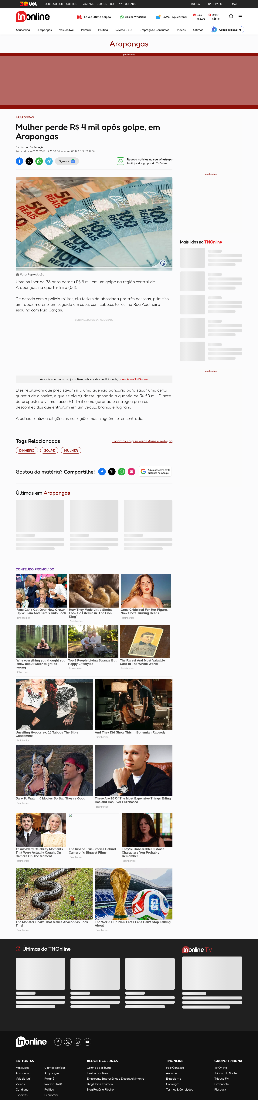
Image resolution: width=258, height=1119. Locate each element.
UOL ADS (130, 4)
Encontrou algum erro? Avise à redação (142, 441)
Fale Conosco (175, 1067)
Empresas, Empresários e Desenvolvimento (115, 1078)
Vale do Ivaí (66, 30)
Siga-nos (64, 161)
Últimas (198, 30)
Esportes (22, 1095)
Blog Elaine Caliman (100, 1084)
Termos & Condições (179, 1089)
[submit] (231, 16)
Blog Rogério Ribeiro (100, 1089)
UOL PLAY (116, 4)
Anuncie (171, 1073)
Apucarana (23, 30)
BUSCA (195, 4)
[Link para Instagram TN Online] (77, 1042)
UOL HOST (72, 4)
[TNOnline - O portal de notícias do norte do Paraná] (33, 17)
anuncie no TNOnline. (133, 379)
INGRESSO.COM (53, 4)
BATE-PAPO (215, 4)
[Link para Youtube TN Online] (87, 1042)
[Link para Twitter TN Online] (68, 1042)
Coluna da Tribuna (99, 1067)
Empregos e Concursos (154, 30)
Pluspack (220, 1089)
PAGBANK (88, 4)
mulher (71, 450)
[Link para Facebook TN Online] (58, 1042)
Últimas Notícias (55, 1067)
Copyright (172, 1084)
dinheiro (26, 450)
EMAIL (234, 4)
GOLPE (49, 450)
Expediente (173, 1078)
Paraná (85, 30)
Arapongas (44, 30)
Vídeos (181, 30)
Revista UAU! (123, 30)
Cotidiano (22, 1089)
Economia (51, 1095)
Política (103, 30)
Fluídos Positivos (97, 1073)
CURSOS (102, 4)
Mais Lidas (22, 1067)
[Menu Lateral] (240, 17)
